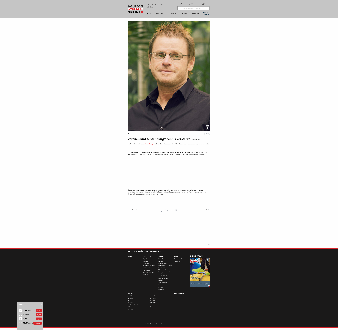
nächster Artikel (204, 209)
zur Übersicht (133, 209)
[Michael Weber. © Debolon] (169, 76)
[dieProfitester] (205, 14)
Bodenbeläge (149, 144)
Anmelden (37, 323)
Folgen (39, 310)
